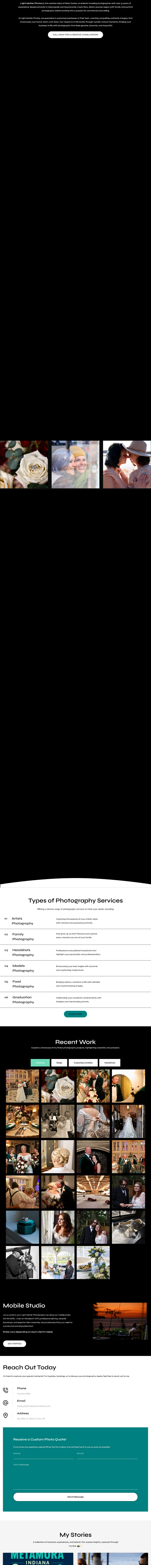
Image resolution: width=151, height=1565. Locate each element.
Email (21, 1400)
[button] (75, 1014)
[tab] (40, 1062)
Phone (21, 1388)
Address (23, 1413)
